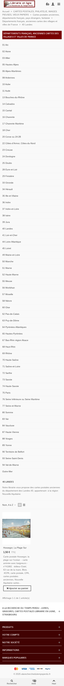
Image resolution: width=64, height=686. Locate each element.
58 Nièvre (7, 301)
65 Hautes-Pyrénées (12, 333)
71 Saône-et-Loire (11, 366)
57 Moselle (7, 294)
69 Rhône (7, 353)
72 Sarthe (7, 373)
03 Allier (6, 58)
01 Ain (5, 45)
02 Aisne (6, 51)
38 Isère (6, 215)
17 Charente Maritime (13, 123)
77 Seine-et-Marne (11, 406)
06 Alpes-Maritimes (11, 71)
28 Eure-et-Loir (9, 169)
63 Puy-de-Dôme (10, 320)
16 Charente (8, 117)
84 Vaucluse (8, 425)
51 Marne (7, 268)
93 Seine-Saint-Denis (12, 458)
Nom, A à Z (8, 505)
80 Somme (7, 412)
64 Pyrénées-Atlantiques (14, 327)
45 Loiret (6, 248)
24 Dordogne (8, 156)
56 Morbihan (8, 287)
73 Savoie (7, 379)
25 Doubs (7, 163)
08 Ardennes (8, 77)
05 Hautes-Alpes (10, 64)
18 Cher (6, 130)
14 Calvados (8, 104)
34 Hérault (7, 189)
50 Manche (7, 261)
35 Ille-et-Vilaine (10, 196)
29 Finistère (8, 176)
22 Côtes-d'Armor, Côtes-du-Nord (18, 143)
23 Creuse (7, 150)
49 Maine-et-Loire (11, 255)
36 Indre (6, 202)
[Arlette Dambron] (19, 3)
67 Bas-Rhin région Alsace (15, 340)
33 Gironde (7, 182)
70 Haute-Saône (10, 360)
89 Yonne (7, 445)
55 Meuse (7, 281)
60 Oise (6, 307)
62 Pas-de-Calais (10, 314)
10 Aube (6, 84)
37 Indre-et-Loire (10, 209)
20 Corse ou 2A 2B (11, 136)
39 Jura (6, 222)
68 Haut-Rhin (8, 347)
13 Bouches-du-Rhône (13, 97)
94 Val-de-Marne (10, 465)
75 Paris (6, 392)
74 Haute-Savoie (10, 386)
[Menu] (59, 4)
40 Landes (7, 228)
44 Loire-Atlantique (11, 241)
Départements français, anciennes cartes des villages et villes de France (31, 35)
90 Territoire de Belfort (13, 452)
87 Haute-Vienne (10, 432)
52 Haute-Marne (10, 274)
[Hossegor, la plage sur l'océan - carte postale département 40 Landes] (16, 528)
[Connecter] (53, 4)
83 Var (5, 419)
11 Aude (6, 91)
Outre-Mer (7, 471)
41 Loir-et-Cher (9, 235)
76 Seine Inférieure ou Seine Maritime (21, 399)
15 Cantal (7, 110)
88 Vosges (7, 438)
